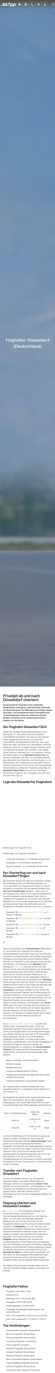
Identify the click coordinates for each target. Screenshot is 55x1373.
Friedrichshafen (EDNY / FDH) (30, 912)
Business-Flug (12, 1211)
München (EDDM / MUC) (28, 918)
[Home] (8, 4)
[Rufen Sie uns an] (32, 4)
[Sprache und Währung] (39, 4)
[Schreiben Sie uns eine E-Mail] (19, 4)
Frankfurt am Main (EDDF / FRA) (21, 1024)
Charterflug (18, 967)
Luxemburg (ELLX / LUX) (28, 928)
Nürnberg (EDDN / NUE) (28, 924)
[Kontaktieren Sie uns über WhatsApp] (26, 4)
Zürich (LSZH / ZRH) (26, 934)
